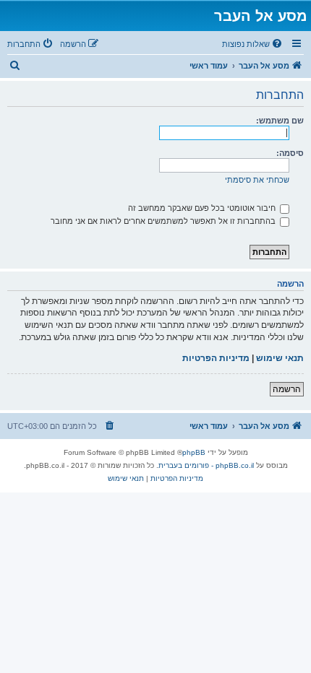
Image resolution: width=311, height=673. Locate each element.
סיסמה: (290, 153)
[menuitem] (253, 44)
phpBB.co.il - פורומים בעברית (206, 465)
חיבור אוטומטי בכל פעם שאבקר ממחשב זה (203, 208)
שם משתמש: (280, 120)
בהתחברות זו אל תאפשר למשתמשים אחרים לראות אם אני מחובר (164, 221)
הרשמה (287, 389)
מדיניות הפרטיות (216, 358)
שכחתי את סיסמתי (257, 179)
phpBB (193, 452)
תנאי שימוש (280, 358)
